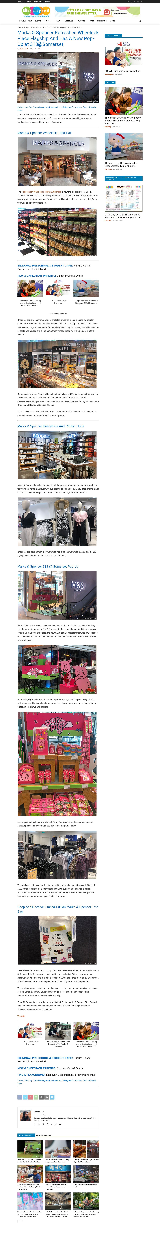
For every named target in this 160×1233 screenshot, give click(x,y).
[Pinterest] (30, 1097)
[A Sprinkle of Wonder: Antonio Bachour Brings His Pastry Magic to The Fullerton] (30, 1174)
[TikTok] (52, 1124)
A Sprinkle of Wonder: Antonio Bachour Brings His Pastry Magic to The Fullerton (30, 1187)
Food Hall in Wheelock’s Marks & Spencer (41, 192)
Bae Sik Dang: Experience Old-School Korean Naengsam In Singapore (55, 1187)
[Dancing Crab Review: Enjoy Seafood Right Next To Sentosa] (86, 1149)
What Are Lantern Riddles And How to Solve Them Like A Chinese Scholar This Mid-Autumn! (29, 1214)
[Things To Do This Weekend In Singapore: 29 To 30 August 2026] (86, 288)
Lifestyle (26, 27)
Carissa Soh (24, 49)
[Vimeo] (138, 1)
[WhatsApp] (36, 1097)
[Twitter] (134, 1)
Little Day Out (109, 74)
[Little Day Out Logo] (36, 12)
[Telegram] (52, 1097)
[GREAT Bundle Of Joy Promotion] (58, 288)
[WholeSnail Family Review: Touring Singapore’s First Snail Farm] (58, 1149)
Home (19, 27)
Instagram (43, 107)
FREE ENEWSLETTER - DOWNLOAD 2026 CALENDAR (121, 178)
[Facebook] (128, 1)
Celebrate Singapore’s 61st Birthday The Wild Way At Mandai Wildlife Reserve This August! (86, 1214)
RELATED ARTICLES (26, 1135)
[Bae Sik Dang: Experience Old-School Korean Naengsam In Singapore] (58, 1174)
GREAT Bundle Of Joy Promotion (122, 71)
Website (21, 1016)
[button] (140, 21)
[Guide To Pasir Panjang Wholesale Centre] (86, 1174)
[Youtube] (141, 1)
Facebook (53, 107)
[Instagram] (131, 1)
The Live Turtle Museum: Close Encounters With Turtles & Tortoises (58, 1044)
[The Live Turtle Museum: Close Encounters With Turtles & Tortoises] (58, 1031)
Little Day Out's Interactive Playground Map (70, 1074)
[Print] (46, 1097)
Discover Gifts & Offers (70, 275)
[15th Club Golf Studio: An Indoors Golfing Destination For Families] (30, 1149)
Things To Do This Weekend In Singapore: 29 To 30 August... (121, 164)
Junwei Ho (108, 221)
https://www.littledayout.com (41, 1115)
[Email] (41, 1097)
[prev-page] (18, 1221)
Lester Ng (108, 127)
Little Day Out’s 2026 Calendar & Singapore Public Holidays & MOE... (123, 216)
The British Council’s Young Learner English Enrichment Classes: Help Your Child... (30, 303)
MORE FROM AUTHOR (44, 1135)
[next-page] (22, 1221)
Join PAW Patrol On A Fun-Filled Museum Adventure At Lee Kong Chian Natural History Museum (56, 1214)
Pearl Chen (108, 169)
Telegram (67, 107)
